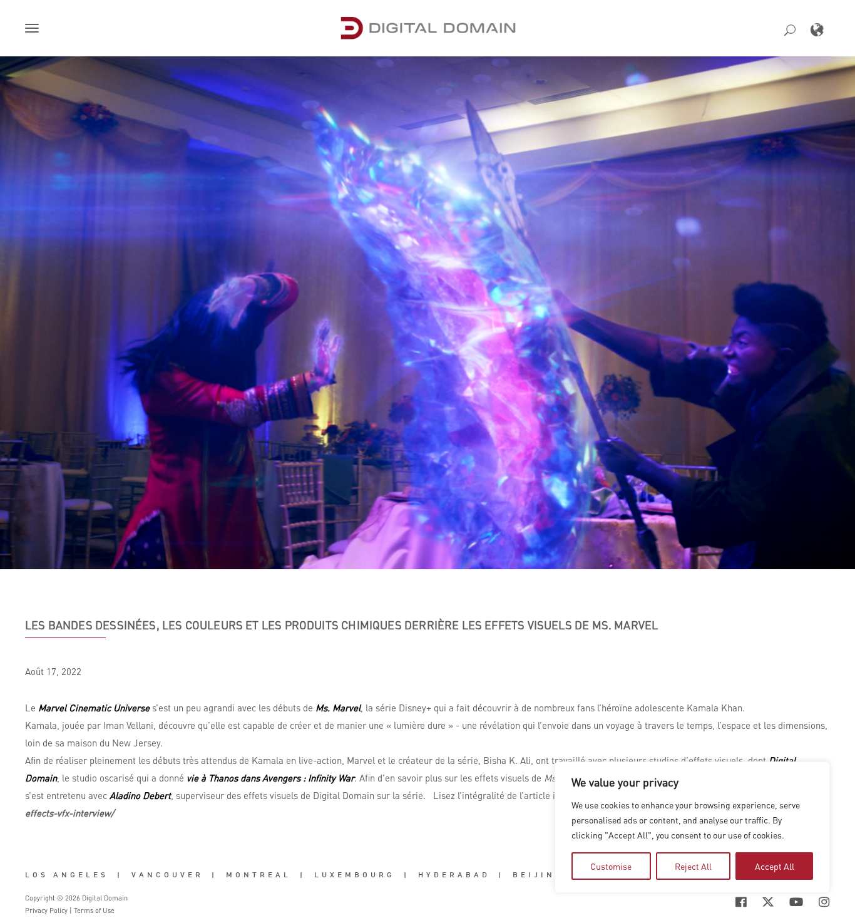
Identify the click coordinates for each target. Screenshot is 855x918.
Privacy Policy (46, 910)
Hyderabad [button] (454, 874)
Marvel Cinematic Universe (93, 707)
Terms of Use (94, 910)
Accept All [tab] (774, 866)
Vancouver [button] (167, 874)
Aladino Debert (140, 795)
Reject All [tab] (693, 866)
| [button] (120, 874)
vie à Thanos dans (270, 777)
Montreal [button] (258, 874)
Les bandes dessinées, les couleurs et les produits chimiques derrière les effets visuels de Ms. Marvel (341, 625)
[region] (692, 827)
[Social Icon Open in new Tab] (741, 902)
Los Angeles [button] (66, 874)
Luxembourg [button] (354, 874)
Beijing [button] (538, 874)
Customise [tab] (611, 866)
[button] (34, 29)
